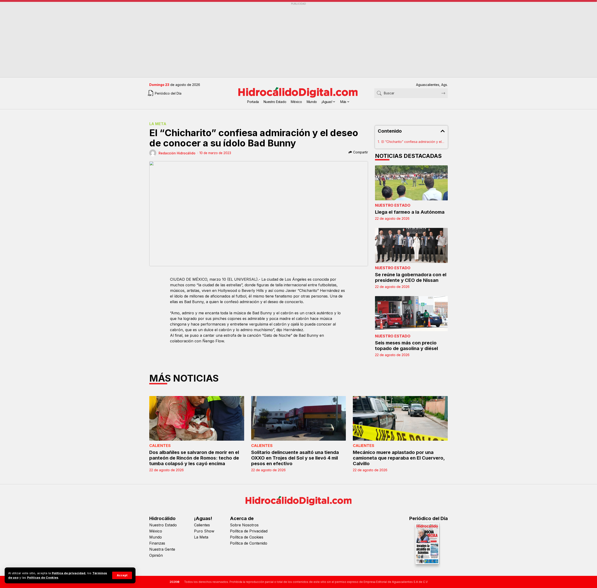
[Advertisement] (289, 40)
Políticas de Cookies (42, 577)
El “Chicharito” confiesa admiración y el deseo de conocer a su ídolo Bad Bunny (413, 142)
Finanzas (157, 543)
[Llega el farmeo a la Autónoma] (411, 182)
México (155, 531)
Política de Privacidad (248, 531)
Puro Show (204, 531)
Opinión (156, 555)
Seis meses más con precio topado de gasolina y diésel (406, 345)
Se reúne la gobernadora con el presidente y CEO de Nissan (410, 277)
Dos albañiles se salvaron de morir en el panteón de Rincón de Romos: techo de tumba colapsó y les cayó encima (194, 458)
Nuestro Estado (392, 205)
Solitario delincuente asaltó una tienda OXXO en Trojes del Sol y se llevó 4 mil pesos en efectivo (295, 458)
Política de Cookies (246, 537)
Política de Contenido (248, 543)
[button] (122, 575)
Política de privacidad (68, 573)
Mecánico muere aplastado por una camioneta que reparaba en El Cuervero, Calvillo (399, 458)
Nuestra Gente (162, 549)
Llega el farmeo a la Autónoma (409, 212)
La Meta (157, 123)
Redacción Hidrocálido (177, 153)
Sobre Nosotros (244, 525)
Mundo (155, 537)
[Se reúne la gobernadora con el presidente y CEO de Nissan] (411, 245)
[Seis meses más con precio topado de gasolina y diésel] (411, 313)
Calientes (160, 445)
